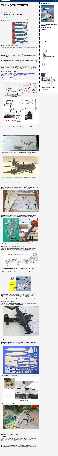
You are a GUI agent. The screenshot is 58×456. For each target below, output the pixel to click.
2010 (43, 67)
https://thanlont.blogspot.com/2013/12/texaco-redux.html (12, 447)
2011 (43, 66)
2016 (43, 61)
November (44, 51)
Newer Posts (3, 452)
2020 (43, 57)
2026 (43, 43)
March (44, 55)
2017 (43, 60)
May (43, 54)
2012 (43, 65)
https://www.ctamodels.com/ (20, 45)
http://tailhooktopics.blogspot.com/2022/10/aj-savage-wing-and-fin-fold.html (13, 440)
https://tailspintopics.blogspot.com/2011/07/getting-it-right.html (13, 178)
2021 (43, 49)
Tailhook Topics (14, 5)
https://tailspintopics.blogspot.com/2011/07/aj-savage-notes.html (24, 73)
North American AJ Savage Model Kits (12, 14)
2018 (43, 59)
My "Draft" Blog (45, 89)
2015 (43, 62)
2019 (43, 58)
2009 (43, 68)
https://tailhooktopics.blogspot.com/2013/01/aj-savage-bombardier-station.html (14, 75)
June (44, 53)
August (44, 52)
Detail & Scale (45, 90)
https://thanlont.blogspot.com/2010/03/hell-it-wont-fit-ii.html (19, 439)
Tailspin (47, 73)
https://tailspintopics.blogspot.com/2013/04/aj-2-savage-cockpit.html (14, 74)
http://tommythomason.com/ (46, 27)
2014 (43, 63)
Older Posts (37, 452)
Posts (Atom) (8, 454)
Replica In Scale (45, 91)
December (44, 50)
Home (20, 452)
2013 (43, 64)
